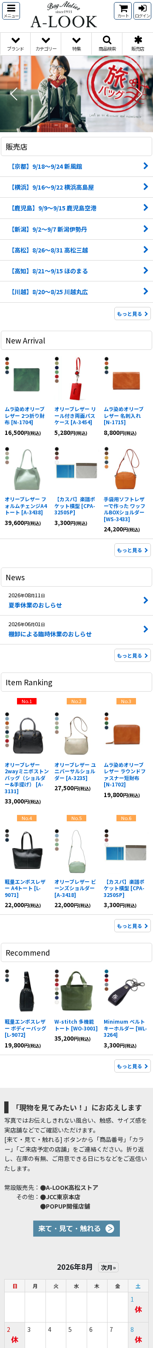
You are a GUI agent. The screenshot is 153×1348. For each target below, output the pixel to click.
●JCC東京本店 (60, 1196)
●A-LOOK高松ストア (69, 1187)
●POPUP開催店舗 (65, 1206)
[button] (11, 11)
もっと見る (129, 313)
